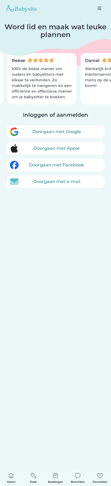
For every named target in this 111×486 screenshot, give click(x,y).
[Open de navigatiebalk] (99, 8)
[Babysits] (21, 8)
